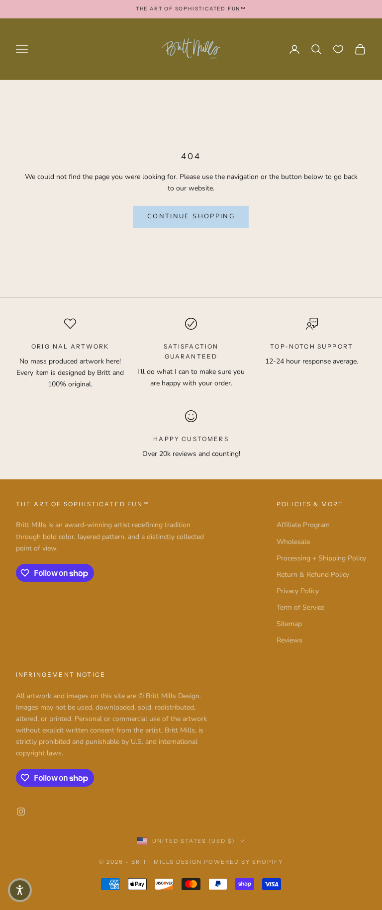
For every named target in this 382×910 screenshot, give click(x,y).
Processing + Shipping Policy (321, 558)
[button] (20, 890)
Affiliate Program (303, 525)
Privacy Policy (298, 591)
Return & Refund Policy (313, 574)
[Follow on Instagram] (21, 812)
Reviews (289, 640)
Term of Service (300, 607)
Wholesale (293, 541)
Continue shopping (191, 216)
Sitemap (289, 624)
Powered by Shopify (243, 861)
